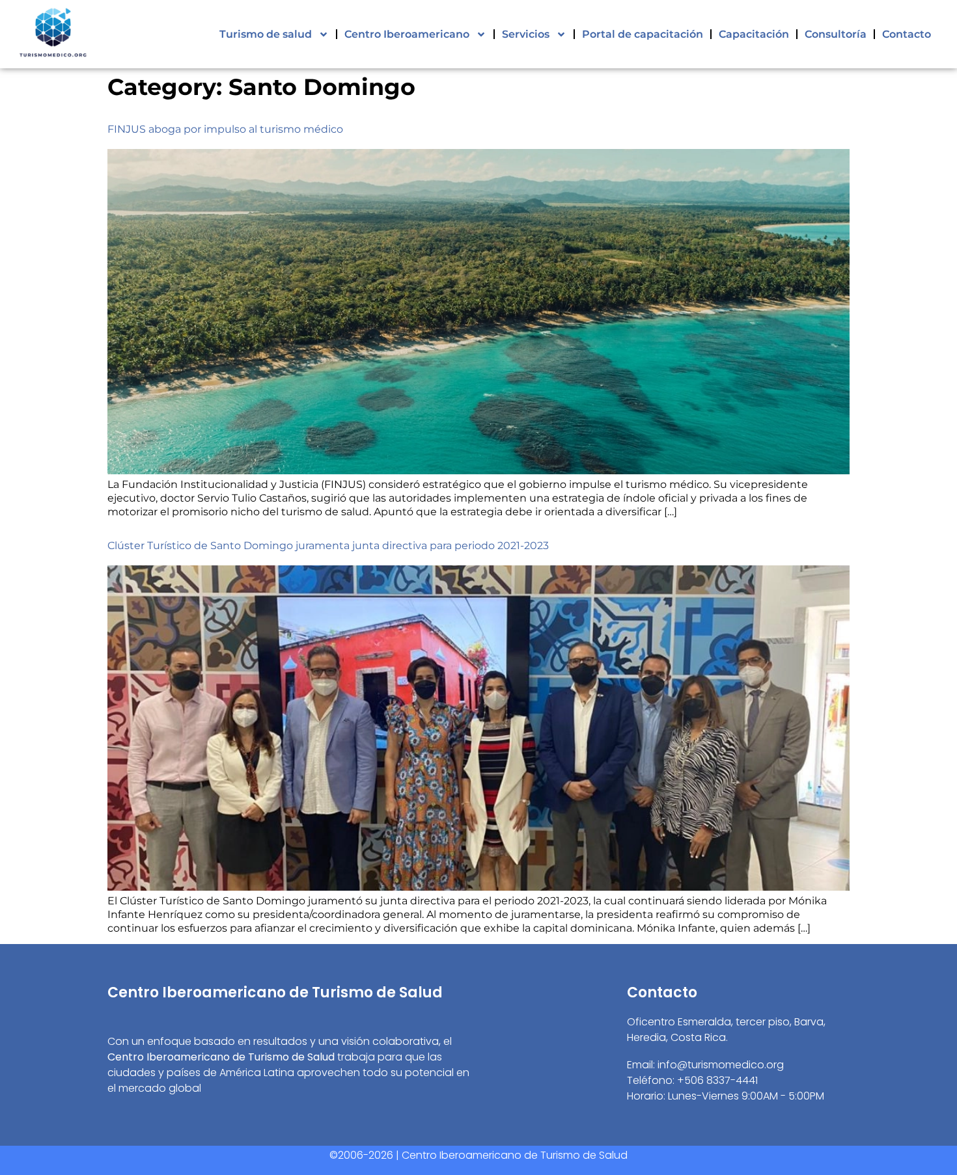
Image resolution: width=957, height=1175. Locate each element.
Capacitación (754, 34)
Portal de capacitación (642, 34)
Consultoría (836, 34)
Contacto (906, 34)
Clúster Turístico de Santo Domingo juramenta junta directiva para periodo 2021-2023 (328, 545)
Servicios (525, 34)
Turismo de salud (265, 34)
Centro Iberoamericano (406, 34)
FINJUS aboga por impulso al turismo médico (225, 129)
